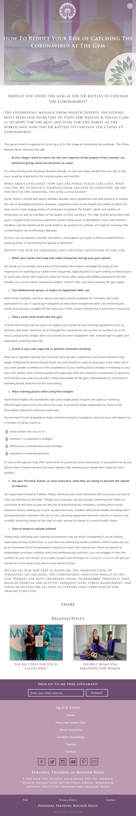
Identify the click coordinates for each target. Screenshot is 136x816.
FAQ (25, 800)
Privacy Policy (68, 800)
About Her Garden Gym (70, 722)
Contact (71, 751)
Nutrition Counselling (70, 737)
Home (71, 715)
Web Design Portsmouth (68, 811)
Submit (97, 693)
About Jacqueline (70, 729)
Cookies (110, 800)
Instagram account (102, 558)
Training (71, 744)
